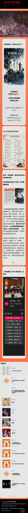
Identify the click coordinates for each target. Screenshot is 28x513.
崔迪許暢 (13, 433)
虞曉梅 (13, 422)
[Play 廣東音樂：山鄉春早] (6, 304)
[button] (1, 36)
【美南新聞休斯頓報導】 (11, 209)
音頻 (13, 377)
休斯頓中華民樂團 (11, 2)
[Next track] (8, 313)
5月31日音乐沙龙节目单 (10, 131)
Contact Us (21, 508)
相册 (13, 481)
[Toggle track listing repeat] (11, 313)
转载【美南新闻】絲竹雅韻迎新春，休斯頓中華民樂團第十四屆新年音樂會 (18, 391)
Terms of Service (13, 508)
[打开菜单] (24, 4)
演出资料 (14, 368)
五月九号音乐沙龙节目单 (17, 370)
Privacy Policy (4, 508)
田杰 (12, 412)
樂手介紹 (14, 399)
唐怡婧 (13, 402)
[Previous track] (6, 313)
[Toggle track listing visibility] (22, 313)
